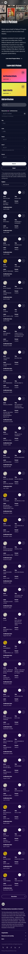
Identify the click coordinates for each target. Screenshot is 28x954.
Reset (14, 168)
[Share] (23, 192)
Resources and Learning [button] (8, 935)
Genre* (3, 144)
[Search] (24, 2)
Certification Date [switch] (13, 110)
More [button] (3, 939)
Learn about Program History (13, 58)
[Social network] (3, 947)
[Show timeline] (19, 192)
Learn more (6, 79)
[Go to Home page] (5, 2)
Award (3, 136)
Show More (14, 896)
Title (3, 120)
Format (3, 154)
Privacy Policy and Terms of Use (9, 950)
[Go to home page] (3, 904)
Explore (3, 181)
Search (14, 163)
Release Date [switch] (4, 110)
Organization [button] (5, 932)
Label (3, 128)
